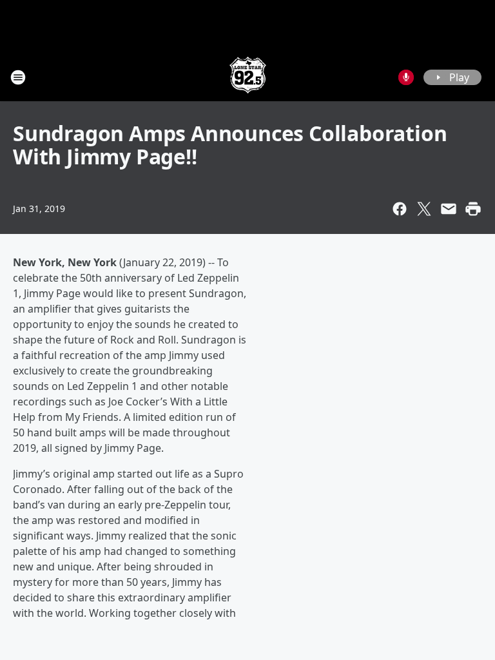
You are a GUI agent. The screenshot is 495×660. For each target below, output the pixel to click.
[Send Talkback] (406, 77)
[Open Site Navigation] (18, 77)
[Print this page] (473, 209)
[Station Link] (248, 77)
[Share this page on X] (424, 209)
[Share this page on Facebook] (400, 209)
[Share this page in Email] (449, 209)
